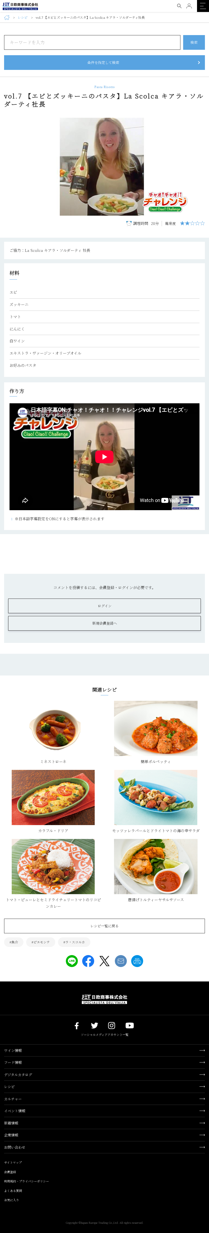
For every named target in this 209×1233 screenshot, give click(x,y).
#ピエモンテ (41, 942)
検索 (194, 42)
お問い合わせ (14, 1147)
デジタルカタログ (18, 1074)
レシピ (22, 18)
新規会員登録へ (104, 623)
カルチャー (13, 1098)
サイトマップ (13, 1162)
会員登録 (10, 1172)
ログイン (105, 605)
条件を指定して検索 (103, 62)
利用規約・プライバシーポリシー (26, 1181)
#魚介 (14, 942)
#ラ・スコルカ (74, 942)
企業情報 (11, 1135)
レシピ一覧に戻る (104, 925)
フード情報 (13, 1062)
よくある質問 (13, 1190)
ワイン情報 (13, 1050)
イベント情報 (14, 1110)
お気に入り (11, 1200)
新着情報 (11, 1123)
